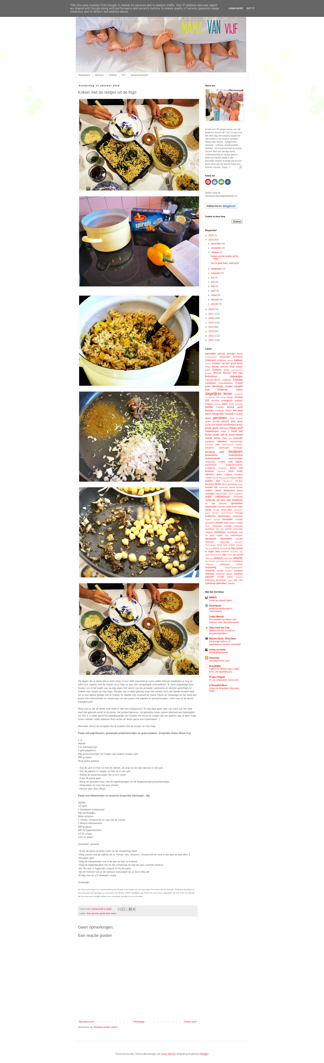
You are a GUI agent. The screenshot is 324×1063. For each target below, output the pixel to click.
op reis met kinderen (229, 499)
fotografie (218, 413)
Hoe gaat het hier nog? (219, 661)
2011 (211, 340)
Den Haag (221, 397)
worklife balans (225, 577)
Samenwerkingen (139, 75)
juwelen (239, 445)
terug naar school (226, 545)
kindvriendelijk (212, 458)
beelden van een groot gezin (227, 363)
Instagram (209, 441)
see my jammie (224, 529)
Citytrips (113, 75)
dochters (216, 400)
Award (230, 360)
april (213, 290)
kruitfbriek (223, 468)
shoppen (209, 532)
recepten (227, 519)
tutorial (240, 555)
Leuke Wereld (216, 616)
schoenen (238, 526)
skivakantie (232, 532)
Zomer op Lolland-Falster (220, 600)
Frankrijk (229, 414)
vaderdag (228, 558)
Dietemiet (214, 658)
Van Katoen (210, 561)
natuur (218, 490)
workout (239, 577)
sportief (239, 539)
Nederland (229, 490)
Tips (233, 548)
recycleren (210, 523)
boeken (216, 369)
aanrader (210, 353)
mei (213, 286)
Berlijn (215, 366)
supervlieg (224, 542)
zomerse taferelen (216, 583)
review (232, 523)
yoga (230, 580)
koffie (230, 462)
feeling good (235, 407)
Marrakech (227, 481)
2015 (211, 322)
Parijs (240, 507)
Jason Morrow (168, 1054)
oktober (215, 252)
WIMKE (213, 597)
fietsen (229, 410)
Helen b (225, 431)
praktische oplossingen (217, 516)
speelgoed (210, 538)
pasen (208, 510)
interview (209, 445)
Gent (232, 418)
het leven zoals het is (224, 433)
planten (215, 513)
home (232, 434)
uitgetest (209, 558)
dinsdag (238, 397)
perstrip (216, 510)
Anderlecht (238, 357)
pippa (207, 513)
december (216, 243)
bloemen (224, 366)
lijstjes (219, 474)
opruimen (223, 503)
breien (226, 370)
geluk (208, 418)
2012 (211, 335)
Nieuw (240, 490)
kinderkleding (236, 455)
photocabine (226, 510)
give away (237, 421)
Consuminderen (225, 383)
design (230, 397)
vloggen (228, 571)
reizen (219, 522)
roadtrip (239, 523)
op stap (210, 503)
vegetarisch (237, 561)
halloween (223, 428)
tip (229, 548)
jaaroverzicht (227, 445)
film (235, 410)
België (208, 367)
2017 (211, 314)
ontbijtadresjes (222, 496)
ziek (241, 580)
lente (231, 471)
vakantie (238, 557)
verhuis (239, 564)
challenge (226, 380)
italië (217, 444)
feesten (209, 410)
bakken (238, 360)
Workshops (221, 580)
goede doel (105, 913)
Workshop (209, 580)
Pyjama (208, 519)
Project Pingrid (217, 677)
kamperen (209, 448)
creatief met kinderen (224, 388)
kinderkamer (211, 455)
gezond (95, 913)
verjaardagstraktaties (234, 568)
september (217, 268)
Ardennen (221, 360)
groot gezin (212, 427)
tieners (216, 548)
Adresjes (99, 75)
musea (232, 487)
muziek (239, 487)
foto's (208, 413)
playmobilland (227, 513)
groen (240, 424)
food (89, 913)
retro (226, 522)
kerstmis (210, 451)
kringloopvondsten (234, 465)
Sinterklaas (220, 532)
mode (240, 484)
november (216, 248)
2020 (211, 235)
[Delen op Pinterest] (134, 909)
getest (208, 421)
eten (224, 403)
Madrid (215, 478)
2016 (211, 318)
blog (232, 366)
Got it (251, 8)
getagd (239, 418)
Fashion (220, 407)
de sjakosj (209, 397)
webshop (209, 574)
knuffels (221, 462)
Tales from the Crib (219, 627)
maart (214, 295)
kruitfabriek (210, 468)
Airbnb (240, 354)
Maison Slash (236, 478)
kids (222, 451)
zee (235, 580)
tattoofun (239, 542)
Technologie (210, 545)
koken (113, 913)
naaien (208, 490)
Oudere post (190, 1021)
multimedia (223, 487)
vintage (220, 571)
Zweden (231, 583)
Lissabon (238, 474)
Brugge (208, 373)
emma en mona (217, 649)
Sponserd (226, 538)
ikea (230, 438)
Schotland (209, 529)
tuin (234, 555)
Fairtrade (239, 404)
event (231, 404)
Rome (207, 526)
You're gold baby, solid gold (225, 263)
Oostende (238, 497)
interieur (222, 441)
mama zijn (212, 480)
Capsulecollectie (212, 380)
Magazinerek (224, 478)
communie (210, 383)
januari (215, 304)
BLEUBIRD (215, 666)
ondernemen (221, 494)
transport (234, 552)
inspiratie (238, 438)
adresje (221, 353)
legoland (221, 471)
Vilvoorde (210, 570)
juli (213, 277)
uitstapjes (218, 558)
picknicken (238, 510)
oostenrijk (210, 500)
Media (218, 484)
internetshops (236, 441)
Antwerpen (210, 360)
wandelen (238, 571)
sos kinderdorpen (234, 535)
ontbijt (208, 496)
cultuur (239, 389)
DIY (124, 75)
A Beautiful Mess (218, 685)
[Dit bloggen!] (123, 909)
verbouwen (225, 564)
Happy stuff (236, 427)
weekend (220, 574)
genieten (220, 418)
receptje (239, 519)
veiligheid (209, 564)
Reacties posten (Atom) (106, 1027)
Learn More (235, 8)
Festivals (220, 410)
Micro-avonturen (229, 484)
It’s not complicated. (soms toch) (224, 680)
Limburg (228, 474)
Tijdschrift (224, 548)
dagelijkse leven (218, 394)
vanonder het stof (223, 561)
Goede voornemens (226, 424)
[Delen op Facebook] (130, 909)
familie (209, 406)
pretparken (238, 516)
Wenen (229, 574)
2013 (211, 331)
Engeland (209, 404)
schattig (227, 526)
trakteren (225, 551)
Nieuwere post (86, 1021)
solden (220, 535)
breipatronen (237, 370)
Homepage (139, 1021)
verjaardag (210, 567)
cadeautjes (236, 376)
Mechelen (209, 484)
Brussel (217, 373)
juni (213, 282)
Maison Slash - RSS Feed (222, 638)
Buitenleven (211, 376)
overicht (221, 507)
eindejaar (238, 400)
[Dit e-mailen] (120, 909)
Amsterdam (225, 357)
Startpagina (84, 75)
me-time (239, 481)
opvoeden (237, 503)
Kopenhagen (211, 465)
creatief (228, 386)
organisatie (211, 506)
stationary (209, 542)
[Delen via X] (127, 909)
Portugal (239, 513)
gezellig (216, 421)
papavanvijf (231, 507)
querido (217, 519)
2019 (211, 239)
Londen (208, 478)
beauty (208, 363)
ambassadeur (211, 357)
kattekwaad (224, 448)
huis (224, 438)
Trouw (229, 555)
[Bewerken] (241, 167)
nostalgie (209, 493)
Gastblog (238, 414)
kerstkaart (238, 448)
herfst (234, 431)
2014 (211, 327)
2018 (211, 309)
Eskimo (218, 404)
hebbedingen (212, 431)
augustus (216, 273)
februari (215, 299)
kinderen (236, 452)
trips (224, 554)
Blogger (204, 1054)
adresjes (231, 353)
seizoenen (238, 529)
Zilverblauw (215, 605)
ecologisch (226, 400)
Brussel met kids (233, 373)
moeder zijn (211, 487)
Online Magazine (235, 494)
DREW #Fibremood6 (218, 652)
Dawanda (238, 394)
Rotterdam (217, 526)
